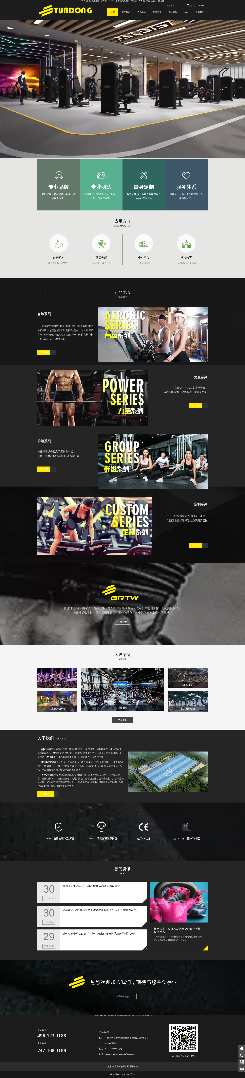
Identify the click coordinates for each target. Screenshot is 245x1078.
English (201, 5)
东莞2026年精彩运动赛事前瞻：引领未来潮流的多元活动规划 (110, 910)
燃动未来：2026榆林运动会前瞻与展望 (177, 928)
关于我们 (126, 12)
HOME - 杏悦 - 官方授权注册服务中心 (141, 1016)
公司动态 (68, 910)
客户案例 (173, 12)
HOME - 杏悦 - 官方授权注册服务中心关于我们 (94, 1)
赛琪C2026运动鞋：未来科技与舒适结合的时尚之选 (104, 933)
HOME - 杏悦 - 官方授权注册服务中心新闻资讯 (122, 1)
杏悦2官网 (127, 1016)
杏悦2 (105, 1016)
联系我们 (200, 12)
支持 (186, 12)
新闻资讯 (157, 12)
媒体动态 (68, 886)
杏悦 (109, 1016)
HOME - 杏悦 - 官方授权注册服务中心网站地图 (151, 1)
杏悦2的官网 (120, 1016)
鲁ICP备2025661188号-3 (122, 1074)
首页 (112, 12)
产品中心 (141, 12)
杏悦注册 (113, 1016)
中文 (193, 5)
